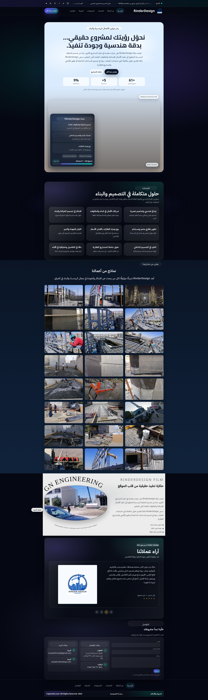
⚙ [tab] (111, 612)
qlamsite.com (53, 694)
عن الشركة (110, 11)
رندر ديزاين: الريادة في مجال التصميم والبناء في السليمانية (142, 3)
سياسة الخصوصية (116, 694)
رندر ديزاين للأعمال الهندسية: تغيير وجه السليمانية (101, 3)
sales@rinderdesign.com (61, 662)
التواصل (72, 11)
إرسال (157, 671)
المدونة (81, 11)
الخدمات (101, 11)
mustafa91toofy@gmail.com (59, 653)
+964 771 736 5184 (95, 667)
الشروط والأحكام (156, 694)
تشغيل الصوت (37, 510)
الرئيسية (120, 11)
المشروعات (90, 11)
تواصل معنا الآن (51, 11)
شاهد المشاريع (96, 72)
